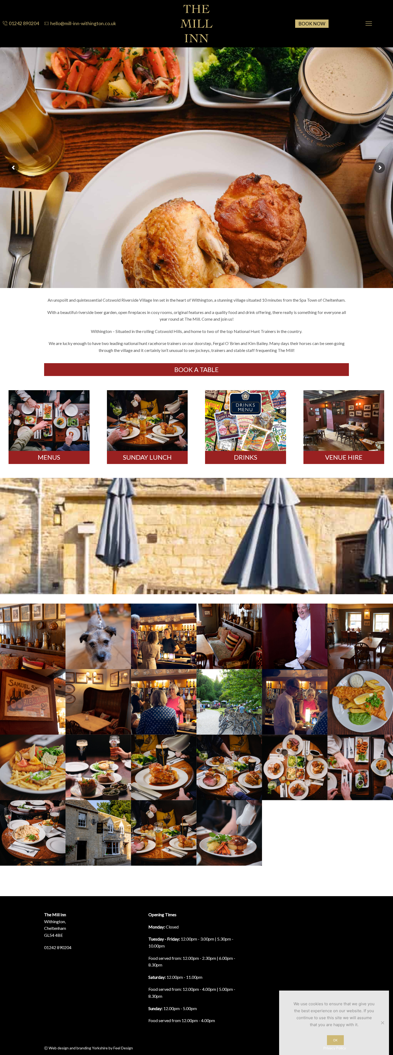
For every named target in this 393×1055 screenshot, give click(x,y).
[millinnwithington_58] (163, 702)
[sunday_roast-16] (163, 767)
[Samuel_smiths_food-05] (360, 767)
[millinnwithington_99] (295, 636)
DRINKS (245, 457)
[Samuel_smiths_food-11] (33, 833)
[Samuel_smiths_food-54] (33, 767)
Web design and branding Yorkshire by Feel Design (91, 1048)
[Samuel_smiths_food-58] (360, 702)
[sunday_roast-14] (229, 767)
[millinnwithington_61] (295, 702)
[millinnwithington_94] (33, 702)
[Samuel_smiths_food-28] (229, 833)
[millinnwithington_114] (163, 636)
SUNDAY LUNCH (147, 457)
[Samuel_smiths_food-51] (98, 767)
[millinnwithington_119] (98, 636)
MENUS (49, 457)
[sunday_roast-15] (163, 833)
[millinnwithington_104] (360, 636)
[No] (382, 1022)
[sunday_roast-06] (295, 767)
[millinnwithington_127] (33, 636)
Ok (335, 1040)
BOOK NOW (311, 23)
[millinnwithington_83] (98, 833)
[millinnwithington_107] (229, 636)
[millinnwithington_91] (98, 702)
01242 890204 (57, 947)
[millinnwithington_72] (229, 702)
